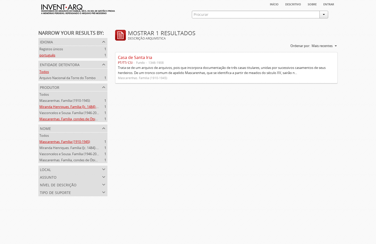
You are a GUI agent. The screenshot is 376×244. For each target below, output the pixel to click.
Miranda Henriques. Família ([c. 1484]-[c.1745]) (74, 106)
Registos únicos (51, 49)
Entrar (328, 4)
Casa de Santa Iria (135, 57)
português (47, 55)
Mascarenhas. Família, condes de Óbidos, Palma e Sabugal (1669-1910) (92, 119)
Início (274, 4)
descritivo (293, 4)
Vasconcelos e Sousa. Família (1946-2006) (70, 113)
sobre (312, 4)
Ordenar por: (300, 45)
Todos (44, 71)
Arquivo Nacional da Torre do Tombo (67, 78)
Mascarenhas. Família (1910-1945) (64, 100)
